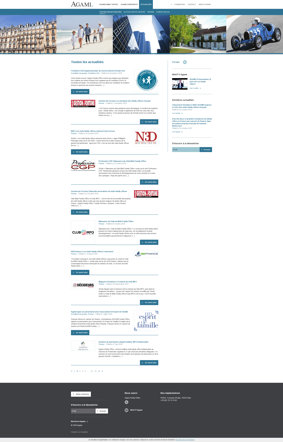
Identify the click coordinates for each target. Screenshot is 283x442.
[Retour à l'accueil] (82, 4)
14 (95, 371)
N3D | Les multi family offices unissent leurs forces (93, 131)
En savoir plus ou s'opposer (185, 440)
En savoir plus (82, 91)
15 (99, 371)
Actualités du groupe (134, 12)
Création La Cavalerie (79, 432)
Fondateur (179, 4)
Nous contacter (82, 394)
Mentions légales (78, 421)
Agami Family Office (108, 4)
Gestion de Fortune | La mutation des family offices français (125, 101)
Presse (150, 12)
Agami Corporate (129, 4)
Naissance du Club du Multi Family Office (116, 221)
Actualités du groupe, (79, 73)
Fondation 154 (162, 12)
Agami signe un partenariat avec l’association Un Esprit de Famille (99, 312)
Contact (192, 4)
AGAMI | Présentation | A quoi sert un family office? (200, 81)
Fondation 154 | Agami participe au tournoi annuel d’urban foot (98, 71)
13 (92, 371)
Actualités (146, 4)
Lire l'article (176, 113)
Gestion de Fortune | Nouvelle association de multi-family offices (99, 191)
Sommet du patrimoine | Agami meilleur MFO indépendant (123, 342)
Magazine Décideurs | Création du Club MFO (118, 282)
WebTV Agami (205, 4)
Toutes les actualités (110, 12)
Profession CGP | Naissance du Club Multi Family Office (122, 161)
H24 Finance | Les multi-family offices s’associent (92, 251)
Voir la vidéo (194, 88)
